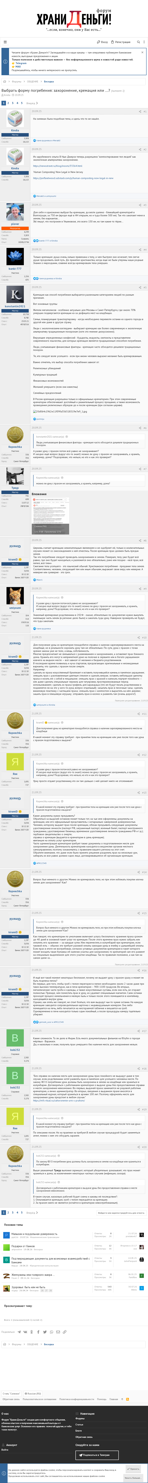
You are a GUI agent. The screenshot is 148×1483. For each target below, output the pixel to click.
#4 (145, 249)
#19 (144, 1109)
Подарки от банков (23, 1246)
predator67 (131, 1236)
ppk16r (15, 1237)
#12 (144, 755)
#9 (145, 588)
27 (46, 1290)
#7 (145, 469)
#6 (145, 428)
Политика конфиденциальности (76, 1399)
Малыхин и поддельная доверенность (34, 1234)
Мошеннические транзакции (44, 1237)
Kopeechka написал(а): (48, 477)
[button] (5, 42)
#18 (144, 1068)
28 (50, 1290)
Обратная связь (11, 1399)
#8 (145, 540)
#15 (144, 913)
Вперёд (31, 103)
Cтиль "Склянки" (11, 1393)
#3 (145, 205)
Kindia (7, 95)
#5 (145, 287)
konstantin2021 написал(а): (50, 436)
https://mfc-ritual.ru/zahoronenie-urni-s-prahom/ (59, 1100)
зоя (135, 1248)
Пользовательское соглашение (39, 1399)
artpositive (17, 1249)
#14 (144, 872)
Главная (114, 1399)
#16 (144, 970)
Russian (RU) (34, 1393)
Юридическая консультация (44, 1265)
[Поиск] (138, 42)
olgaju (15, 1290)
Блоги (78, 1430)
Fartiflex (133, 1277)
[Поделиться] (140, 111)
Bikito (134, 1289)
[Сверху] (122, 1399)
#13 (144, 792)
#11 (144, 714)
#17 (144, 1031)
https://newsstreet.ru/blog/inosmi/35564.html (57, 165)
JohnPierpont (130, 1261)
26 (42, 1290)
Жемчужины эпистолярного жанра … (33, 1274)
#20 (144, 1147)
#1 (145, 111)
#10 (144, 637)
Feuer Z (15, 1278)
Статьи (79, 1424)
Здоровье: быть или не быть (28, 1287)
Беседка (38, 1249)
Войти (4, 1449)
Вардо (15, 1265)
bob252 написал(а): (46, 1155)
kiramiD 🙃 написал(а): (48, 722)
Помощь (101, 1399)
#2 (145, 149)
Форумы (79, 1418)
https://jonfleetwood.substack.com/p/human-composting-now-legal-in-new (73, 178)
